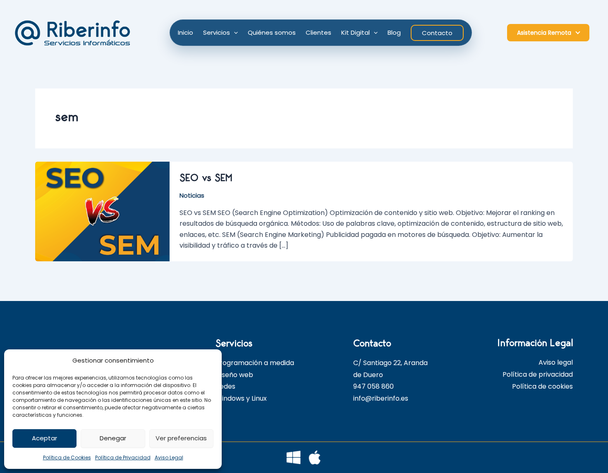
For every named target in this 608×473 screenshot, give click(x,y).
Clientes (318, 32)
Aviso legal (556, 362)
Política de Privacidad (123, 457)
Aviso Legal (169, 457)
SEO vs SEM (206, 178)
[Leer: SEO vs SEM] (102, 211)
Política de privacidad (538, 374)
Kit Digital (355, 32)
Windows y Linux (241, 398)
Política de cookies (542, 386)
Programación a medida (254, 363)
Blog (394, 32)
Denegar (113, 438)
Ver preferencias (181, 438)
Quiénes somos (272, 32)
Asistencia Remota (544, 33)
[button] (234, 33)
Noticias (192, 195)
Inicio (185, 32)
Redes (225, 386)
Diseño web (234, 375)
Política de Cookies (67, 457)
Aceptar (44, 438)
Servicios (216, 32)
